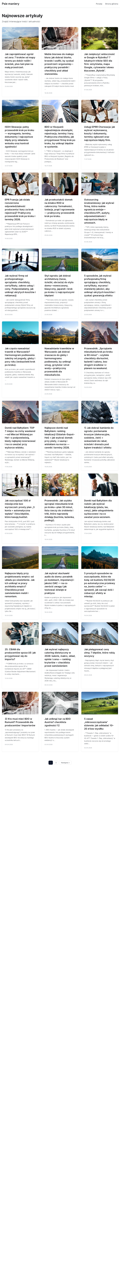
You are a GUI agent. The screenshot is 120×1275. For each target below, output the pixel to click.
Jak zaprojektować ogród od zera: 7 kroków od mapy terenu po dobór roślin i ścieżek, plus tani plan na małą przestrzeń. (20, 61)
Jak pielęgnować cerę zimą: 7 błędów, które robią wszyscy (99, 652)
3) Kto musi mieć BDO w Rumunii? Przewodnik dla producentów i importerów (20, 722)
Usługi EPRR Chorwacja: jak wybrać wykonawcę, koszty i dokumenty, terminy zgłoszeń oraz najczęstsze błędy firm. (99, 133)
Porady (99, 4)
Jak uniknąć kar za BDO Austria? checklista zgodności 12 (58, 722)
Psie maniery (10, 3)
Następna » (65, 763)
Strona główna (111, 4)
